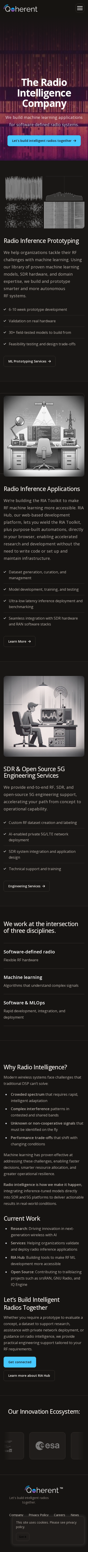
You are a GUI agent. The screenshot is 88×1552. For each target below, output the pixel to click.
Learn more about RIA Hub (29, 1375)
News (75, 1515)
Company (16, 1515)
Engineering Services (24, 886)
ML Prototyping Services (27, 361)
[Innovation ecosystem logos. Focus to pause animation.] (44, 1446)
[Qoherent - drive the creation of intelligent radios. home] (20, 8)
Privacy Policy (39, 1515)
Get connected (19, 1362)
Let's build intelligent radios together (42, 140)
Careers (59, 1515)
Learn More (17, 641)
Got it (22, 1537)
